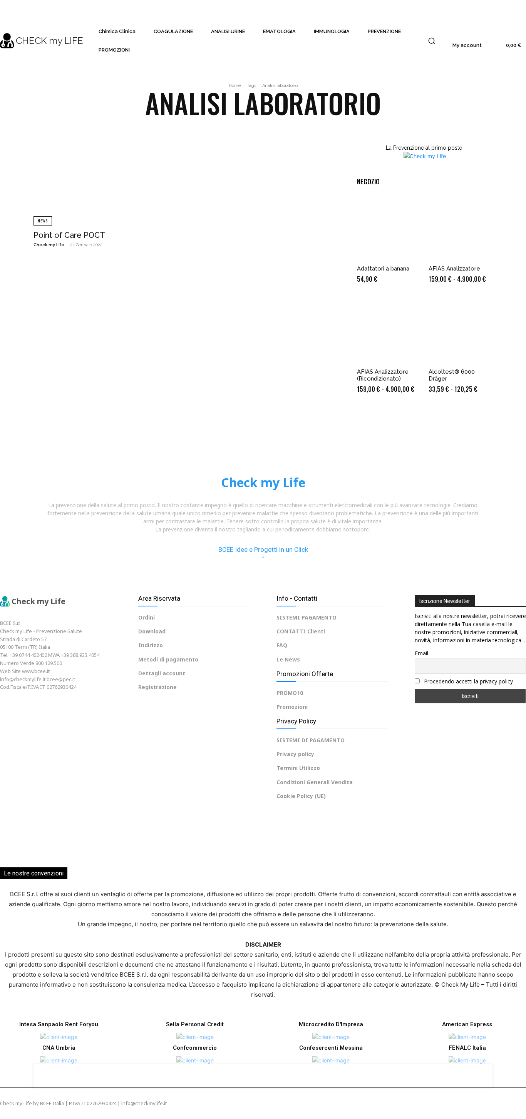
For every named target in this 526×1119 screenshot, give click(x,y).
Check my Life (49, 244)
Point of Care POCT (69, 235)
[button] (431, 41)
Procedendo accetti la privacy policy (467, 681)
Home (235, 85)
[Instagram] (20, 706)
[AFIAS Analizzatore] (460, 228)
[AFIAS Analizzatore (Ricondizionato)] (389, 331)
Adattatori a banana (383, 268)
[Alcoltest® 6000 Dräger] (460, 331)
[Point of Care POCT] (105, 178)
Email (421, 653)
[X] (49, 706)
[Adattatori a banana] (389, 228)
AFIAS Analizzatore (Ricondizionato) (383, 375)
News (43, 221)
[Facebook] (5, 706)
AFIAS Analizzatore (454, 268)
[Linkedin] (34, 706)
